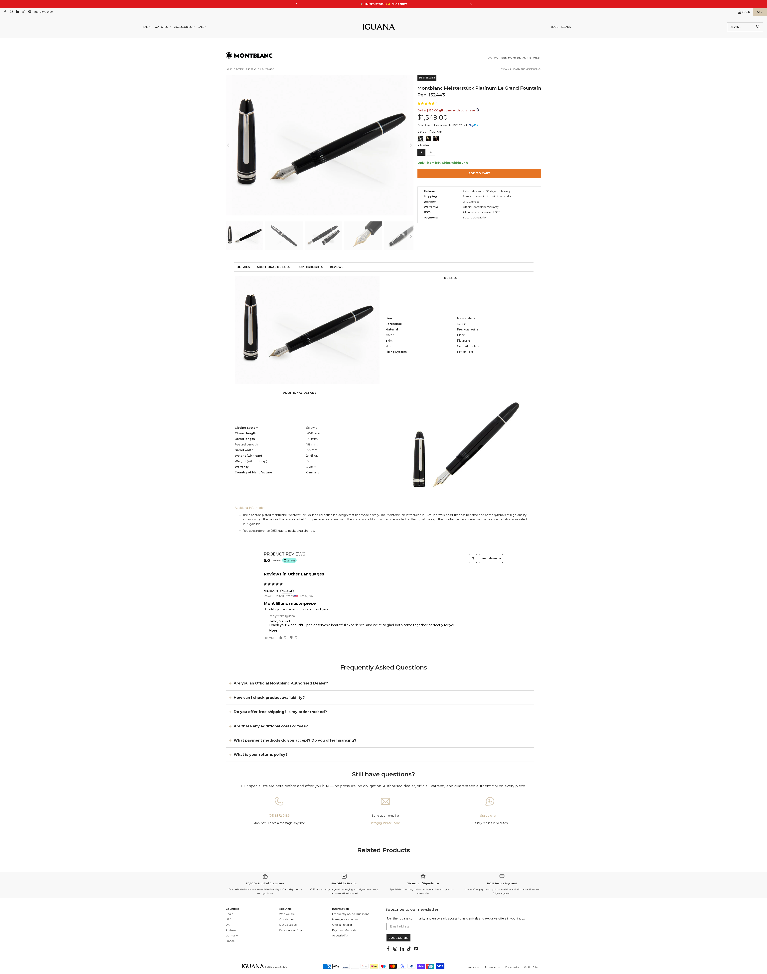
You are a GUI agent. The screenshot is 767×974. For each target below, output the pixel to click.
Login (746, 11)
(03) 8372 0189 (43, 11)
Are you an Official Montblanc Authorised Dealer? (281, 683)
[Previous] (229, 145)
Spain (229, 913)
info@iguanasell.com (385, 823)
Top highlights (310, 267)
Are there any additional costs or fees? (271, 726)
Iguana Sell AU (279, 967)
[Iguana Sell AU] (379, 27)
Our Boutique (288, 924)
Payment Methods (344, 930)
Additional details (273, 267)
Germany (232, 935)
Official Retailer (342, 924)
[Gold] (428, 138)
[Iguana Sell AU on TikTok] (23, 11)
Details (243, 267)
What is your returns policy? (261, 754)
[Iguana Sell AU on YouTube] (29, 11)
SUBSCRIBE (398, 938)
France (230, 940)
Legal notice (473, 967)
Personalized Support (293, 930)
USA (228, 919)
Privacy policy (512, 967)
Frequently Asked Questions (350, 913)
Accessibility (340, 935)
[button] (147, 27)
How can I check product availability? (269, 697)
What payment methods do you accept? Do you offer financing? (295, 740)
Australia (231, 930)
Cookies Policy (531, 967)
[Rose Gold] (436, 138)
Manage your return (345, 919)
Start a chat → (490, 815)
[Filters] (473, 558)
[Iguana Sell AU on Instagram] (11, 11)
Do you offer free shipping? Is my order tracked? (280, 712)
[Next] (410, 145)
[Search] (758, 27)
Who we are (287, 913)
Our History (286, 919)
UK (228, 924)
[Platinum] (420, 138)
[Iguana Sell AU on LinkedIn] (17, 11)
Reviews (337, 267)
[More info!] (477, 110)
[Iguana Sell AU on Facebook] (4, 11)
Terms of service (492, 967)
